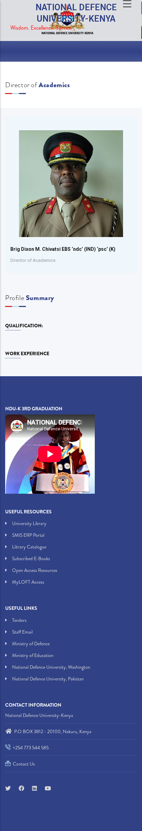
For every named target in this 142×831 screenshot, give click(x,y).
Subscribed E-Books (31, 558)
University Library (29, 523)
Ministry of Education (32, 655)
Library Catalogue (29, 546)
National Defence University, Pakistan (48, 678)
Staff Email (22, 631)
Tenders (19, 620)
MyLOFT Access (28, 581)
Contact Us (23, 763)
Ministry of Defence (31, 643)
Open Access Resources (34, 570)
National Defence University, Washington (51, 667)
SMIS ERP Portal (28, 535)
